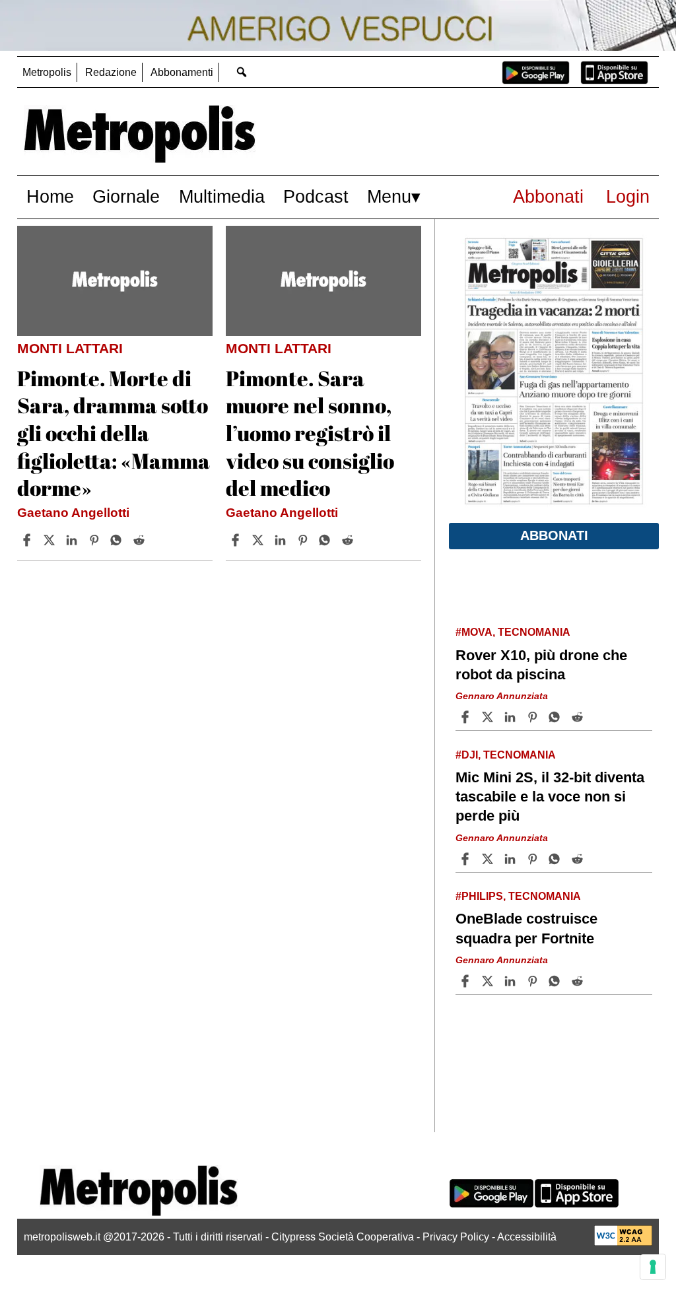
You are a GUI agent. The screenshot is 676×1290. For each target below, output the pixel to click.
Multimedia (222, 196)
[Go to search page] (242, 71)
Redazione (111, 72)
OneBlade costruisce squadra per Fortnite (526, 928)
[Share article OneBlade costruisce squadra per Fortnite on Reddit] (579, 981)
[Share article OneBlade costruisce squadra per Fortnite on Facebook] (467, 981)
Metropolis (46, 72)
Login (628, 196)
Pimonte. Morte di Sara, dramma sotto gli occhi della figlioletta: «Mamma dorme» (113, 433)
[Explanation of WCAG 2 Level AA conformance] (623, 1242)
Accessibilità (527, 1236)
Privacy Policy (455, 1236)
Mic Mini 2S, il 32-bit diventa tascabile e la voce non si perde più (550, 796)
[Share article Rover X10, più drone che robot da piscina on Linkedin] (512, 717)
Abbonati (548, 196)
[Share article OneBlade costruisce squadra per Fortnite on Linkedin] (512, 981)
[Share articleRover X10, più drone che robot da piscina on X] (489, 717)
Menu (389, 196)
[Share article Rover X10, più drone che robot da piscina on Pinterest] (534, 717)
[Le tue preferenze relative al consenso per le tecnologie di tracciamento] (652, 1266)
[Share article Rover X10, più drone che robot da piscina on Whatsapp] (556, 717)
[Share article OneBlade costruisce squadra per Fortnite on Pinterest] (534, 981)
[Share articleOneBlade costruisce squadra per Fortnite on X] (489, 981)
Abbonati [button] (554, 535)
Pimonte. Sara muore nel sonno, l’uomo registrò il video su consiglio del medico (310, 433)
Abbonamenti (182, 72)
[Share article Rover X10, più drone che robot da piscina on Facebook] (467, 717)
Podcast (316, 196)
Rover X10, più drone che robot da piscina (541, 665)
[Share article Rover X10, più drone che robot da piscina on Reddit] (579, 717)
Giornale (126, 196)
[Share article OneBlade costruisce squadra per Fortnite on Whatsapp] (556, 981)
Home (50, 196)
